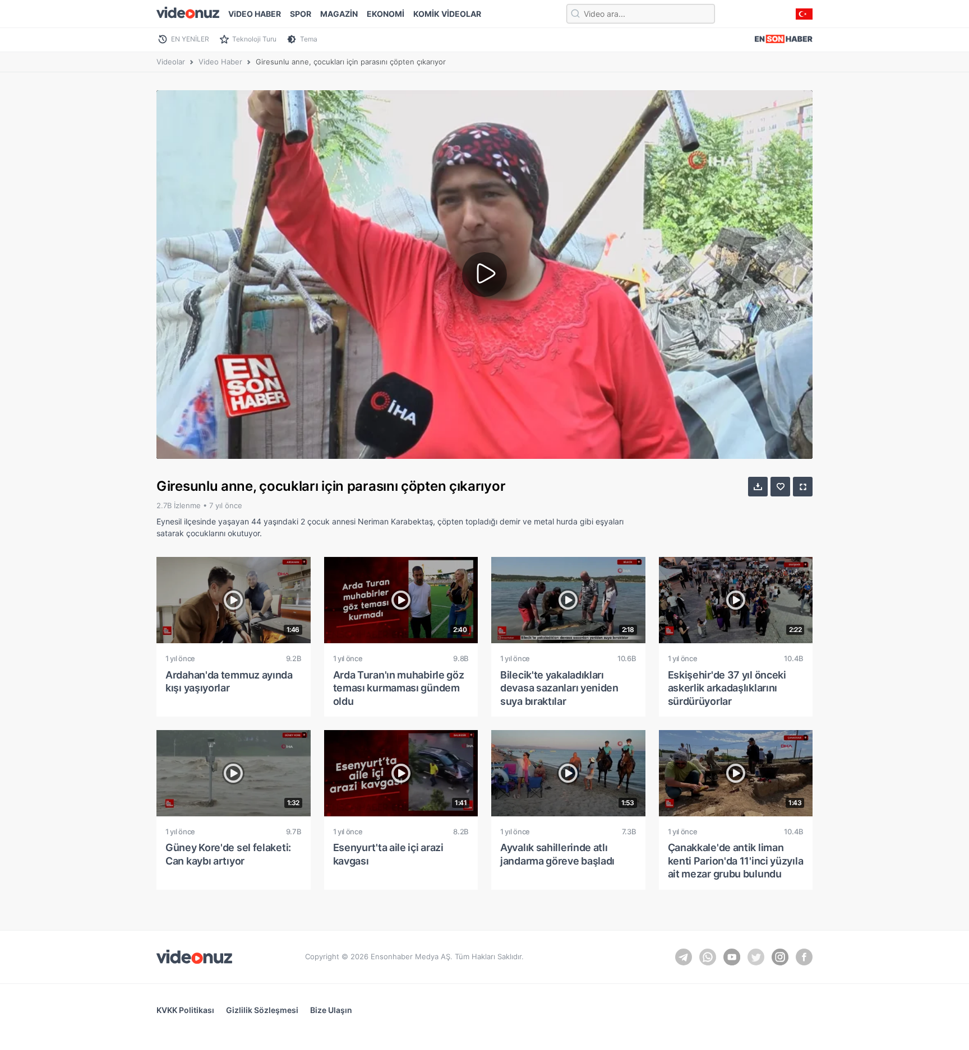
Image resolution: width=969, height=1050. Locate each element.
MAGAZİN (339, 13)
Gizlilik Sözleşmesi (262, 1010)
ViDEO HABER (254, 13)
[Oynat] (484, 274)
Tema (308, 39)
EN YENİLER (190, 39)
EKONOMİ (385, 13)
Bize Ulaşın (331, 1010)
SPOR (300, 13)
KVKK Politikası (185, 1010)
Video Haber (220, 61)
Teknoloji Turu (254, 39)
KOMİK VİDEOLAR (447, 13)
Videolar (170, 61)
